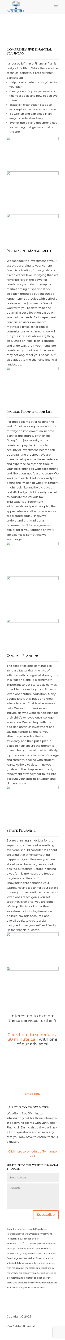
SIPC (26, 1243)
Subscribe (46, 1215)
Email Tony (32, 1093)
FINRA (19, 1243)
